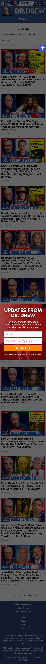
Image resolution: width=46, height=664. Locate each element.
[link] (42, 48)
